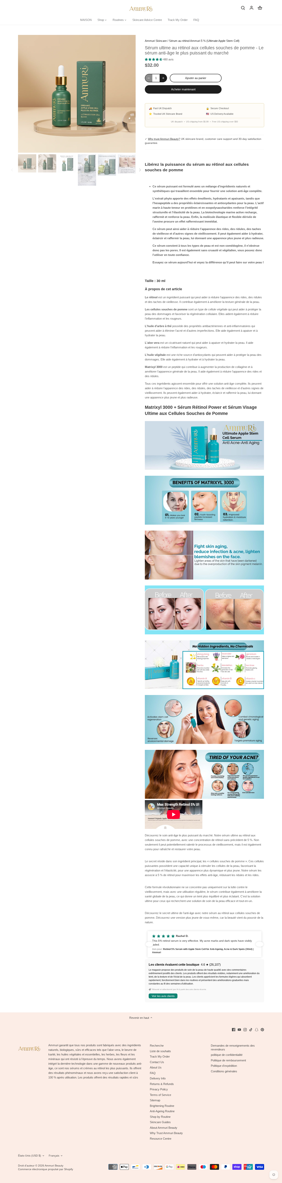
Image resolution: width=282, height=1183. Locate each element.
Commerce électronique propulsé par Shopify (45, 1169)
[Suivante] (129, 93)
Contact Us (157, 1062)
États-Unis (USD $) (29, 1155)
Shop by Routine (160, 1116)
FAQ (153, 1073)
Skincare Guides (160, 1122)
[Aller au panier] (260, 7)
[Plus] (163, 78)
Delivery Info (158, 1078)
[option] (77, 94)
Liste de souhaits (160, 1051)
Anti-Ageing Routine (162, 1111)
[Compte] (251, 7)
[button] (204, 944)
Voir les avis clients (163, 996)
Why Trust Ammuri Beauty (166, 1133)
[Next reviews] (259, 944)
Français (54, 1155)
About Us (156, 1067)
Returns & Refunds (162, 1084)
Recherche (157, 1045)
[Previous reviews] (149, 944)
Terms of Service (160, 1094)
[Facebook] (233, 1029)
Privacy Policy (159, 1089)
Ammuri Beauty (54, 1165)
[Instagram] (245, 1029)
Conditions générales (224, 1071)
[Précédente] (23, 93)
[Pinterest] (262, 1029)
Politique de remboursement (228, 1060)
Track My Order (160, 1056)
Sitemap (155, 1100)
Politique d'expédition (224, 1065)
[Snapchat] (256, 1029)
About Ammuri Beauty (163, 1127)
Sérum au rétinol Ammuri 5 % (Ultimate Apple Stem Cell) (204, 40)
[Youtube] (239, 1029)
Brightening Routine (162, 1105)
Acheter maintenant (183, 89)
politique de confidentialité (226, 1054)
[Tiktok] (250, 1029)
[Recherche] (243, 7)
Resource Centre (160, 1138)
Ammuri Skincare (156, 40)
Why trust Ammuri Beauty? (164, 138)
